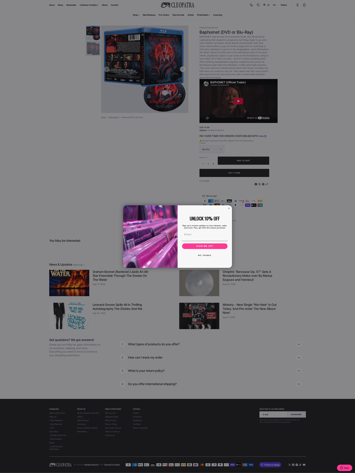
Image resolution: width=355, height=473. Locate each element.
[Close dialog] (229, 208)
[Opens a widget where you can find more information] (344, 468)
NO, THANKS (204, 255)
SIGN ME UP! (204, 246)
